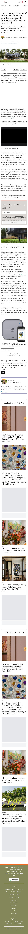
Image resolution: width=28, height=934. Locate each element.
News (8, 9)
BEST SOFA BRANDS (14, 5)
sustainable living (21, 274)
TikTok (14, 911)
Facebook (14, 908)
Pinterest (14, 905)
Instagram (14, 903)
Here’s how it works (13, 43)
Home (2, 9)
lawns (3, 372)
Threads (14, 913)
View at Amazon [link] (7, 350)
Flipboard (14, 919)
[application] (14, 136)
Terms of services (19, 216)
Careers (14, 900)
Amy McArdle (9, 37)
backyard (11, 118)
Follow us (17, 69)
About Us (14, 886)
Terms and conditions (14, 892)
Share (4, 69)
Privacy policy (14, 894)
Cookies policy (14, 897)
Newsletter (24, 69)
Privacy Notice (21, 217)
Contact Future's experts (14, 889)
